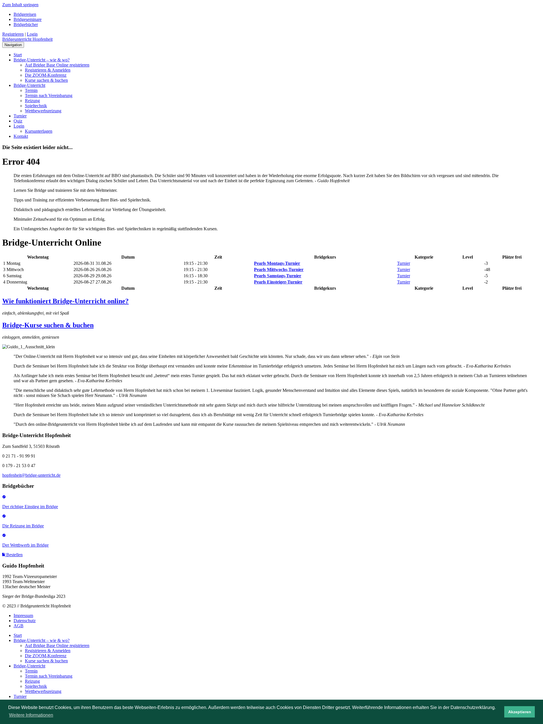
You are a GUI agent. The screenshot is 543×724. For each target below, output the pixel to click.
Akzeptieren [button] (519, 712)
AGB (18, 625)
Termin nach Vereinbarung (48, 95)
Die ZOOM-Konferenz (45, 75)
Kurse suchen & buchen (46, 80)
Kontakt (21, 136)
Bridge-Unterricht (29, 85)
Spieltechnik (36, 105)
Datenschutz (25, 620)
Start (18, 54)
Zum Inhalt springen (20, 4)
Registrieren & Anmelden (47, 70)
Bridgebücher (26, 24)
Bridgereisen (25, 14)
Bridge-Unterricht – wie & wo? (42, 59)
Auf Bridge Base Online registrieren (57, 65)
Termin (31, 90)
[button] (12, 554)
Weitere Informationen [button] (31, 715)
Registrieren (13, 34)
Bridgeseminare (28, 19)
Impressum (23, 615)
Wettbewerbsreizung (43, 110)
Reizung (32, 100)
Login (32, 34)
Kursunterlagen (38, 131)
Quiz (18, 121)
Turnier (20, 115)
